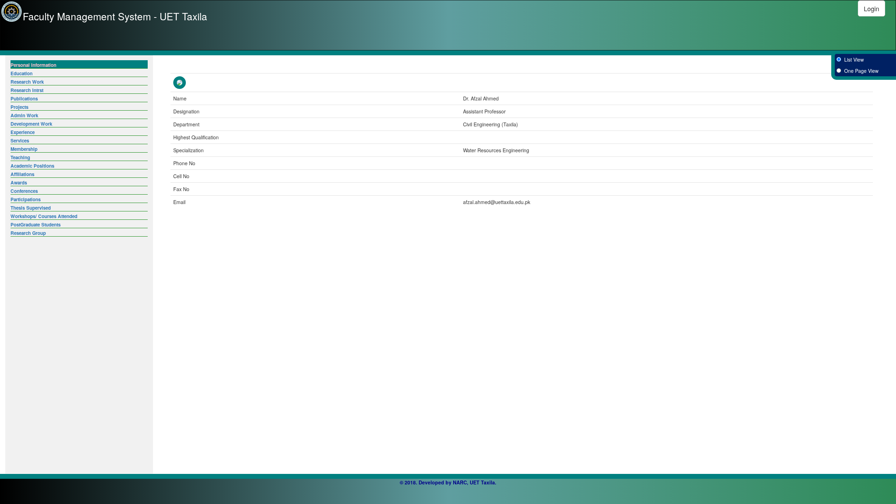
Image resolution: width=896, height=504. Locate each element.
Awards (18, 182)
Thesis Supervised (30, 207)
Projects (19, 107)
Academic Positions (32, 165)
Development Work (31, 123)
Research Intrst (26, 90)
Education (21, 73)
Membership (23, 149)
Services (19, 140)
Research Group (28, 233)
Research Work (27, 81)
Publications (24, 98)
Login (871, 8)
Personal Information (33, 65)
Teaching (20, 157)
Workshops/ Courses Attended (43, 216)
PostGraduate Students (35, 224)
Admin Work (24, 115)
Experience (22, 132)
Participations (25, 199)
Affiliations (22, 174)
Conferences (24, 191)
